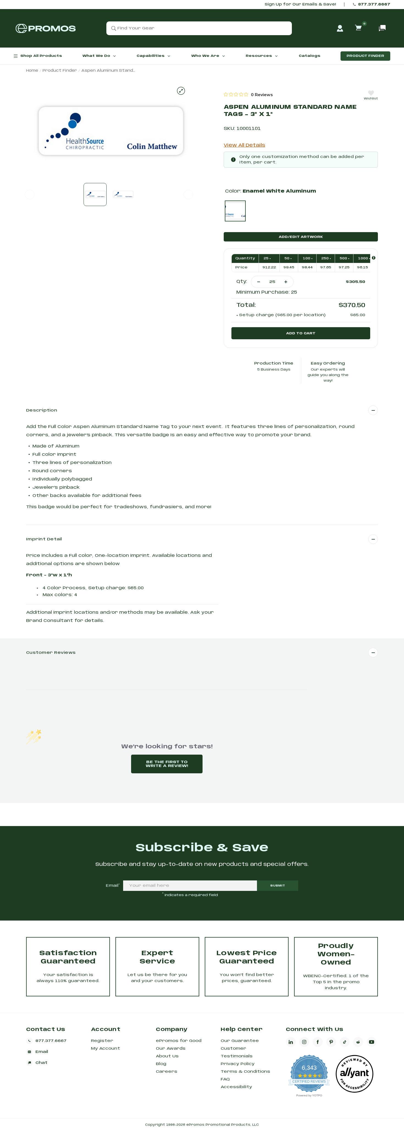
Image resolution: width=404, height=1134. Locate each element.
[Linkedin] (291, 1042)
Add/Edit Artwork (301, 237)
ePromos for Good (178, 1041)
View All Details (244, 145)
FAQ (225, 1079)
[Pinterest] (331, 1042)
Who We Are (205, 56)
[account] (340, 28)
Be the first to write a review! (167, 764)
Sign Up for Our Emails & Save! (300, 4)
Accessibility (236, 1087)
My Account (105, 1048)
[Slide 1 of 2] (95, 194)
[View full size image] (181, 91)
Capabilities (151, 56)
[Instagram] (304, 1042)
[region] (248, 94)
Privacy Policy (237, 1064)
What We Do (96, 56)
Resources (259, 56)
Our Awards (171, 1048)
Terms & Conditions (245, 1072)
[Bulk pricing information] (373, 258)
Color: (270, 191)
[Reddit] (358, 1042)
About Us (167, 1056)
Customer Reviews (51, 653)
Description (41, 410)
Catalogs (309, 56)
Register (102, 1041)
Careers (166, 1072)
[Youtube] (372, 1042)
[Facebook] (318, 1042)
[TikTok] (345, 1042)
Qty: (241, 281)
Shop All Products (41, 56)
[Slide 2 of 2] (122, 194)
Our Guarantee (240, 1041)
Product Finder (365, 56)
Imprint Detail (44, 539)
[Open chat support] (382, 28)
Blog (161, 1064)
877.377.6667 (374, 4)
